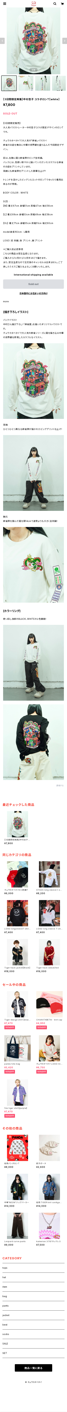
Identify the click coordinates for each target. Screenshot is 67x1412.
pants (5, 1305)
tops (4, 1267)
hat (4, 1277)
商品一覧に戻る (33, 1368)
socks (5, 1334)
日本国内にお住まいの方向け (33, 293)
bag (4, 1296)
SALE (5, 1343)
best (4, 1324)
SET (4, 1353)
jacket (6, 1315)
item (4, 1286)
